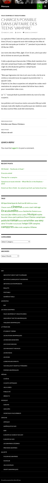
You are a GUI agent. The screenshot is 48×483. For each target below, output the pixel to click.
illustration (4, 215)
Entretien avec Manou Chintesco (13, 122)
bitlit (28, 203)
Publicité (6, 392)
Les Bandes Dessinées (11, 340)
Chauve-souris (6, 207)
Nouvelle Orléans (7, 217)
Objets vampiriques (10, 469)
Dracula (6, 210)
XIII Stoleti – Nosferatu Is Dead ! (12, 169)
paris (15, 217)
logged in (15, 148)
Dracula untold (6, 173)
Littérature (5, 327)
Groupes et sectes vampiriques (15, 318)
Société (4, 452)
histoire (39, 211)
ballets (6, 288)
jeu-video (13, 214)
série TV (4, 224)
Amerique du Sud (14, 203)
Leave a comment (31, 32)
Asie (22, 203)
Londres (24, 215)
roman (14, 220)
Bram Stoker (33, 203)
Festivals (6, 292)
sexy (41, 220)
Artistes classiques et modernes (15, 279)
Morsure (5, 6)
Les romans (7, 353)
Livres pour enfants (11, 361)
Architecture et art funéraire (15, 275)
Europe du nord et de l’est (13, 435)
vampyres (7, 226)
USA (30, 223)
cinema (16, 206)
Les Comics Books (10, 344)
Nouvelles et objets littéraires (15, 366)
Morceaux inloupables (12, 413)
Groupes (6, 409)
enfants (21, 211)
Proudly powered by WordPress (11, 480)
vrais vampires (24, 227)
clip (23, 207)
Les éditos (5, 301)
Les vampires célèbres (11, 443)
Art (2, 271)
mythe (39, 214)
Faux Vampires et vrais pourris (13, 15)
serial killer (28, 220)
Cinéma (6, 379)
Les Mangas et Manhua (11, 348)
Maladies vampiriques (11, 322)
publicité (5, 220)
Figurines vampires (10, 456)
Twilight (25, 223)
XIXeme (33, 227)
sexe (36, 220)
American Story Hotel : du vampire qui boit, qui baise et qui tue (23, 188)
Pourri (26, 217)
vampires (36, 223)
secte (21, 221)
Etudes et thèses (9, 331)
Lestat (19, 215)
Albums (6, 404)
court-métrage (35, 207)
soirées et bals (8, 297)
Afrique (4, 203)
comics (26, 207)
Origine (4, 417)
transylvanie (17, 224)
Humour (6, 461)
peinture (20, 217)
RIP (4, 305)
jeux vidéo (7, 387)
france (34, 211)
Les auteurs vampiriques (12, 335)
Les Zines (6, 357)
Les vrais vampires (8, 309)
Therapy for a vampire (9, 177)
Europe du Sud (8, 439)
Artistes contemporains (12, 284)
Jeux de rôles (8, 465)
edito (14, 211)
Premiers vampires (10, 448)
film (30, 211)
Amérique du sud (9, 426)
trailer (10, 224)
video (16, 227)
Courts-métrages (10, 383)
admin (18, 32)
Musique (32, 214)
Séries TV (6, 396)
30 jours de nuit (6, 131)
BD (26, 203)
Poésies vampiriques (37, 217)
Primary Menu (45, 6)
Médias (3, 374)
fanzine (26, 211)
